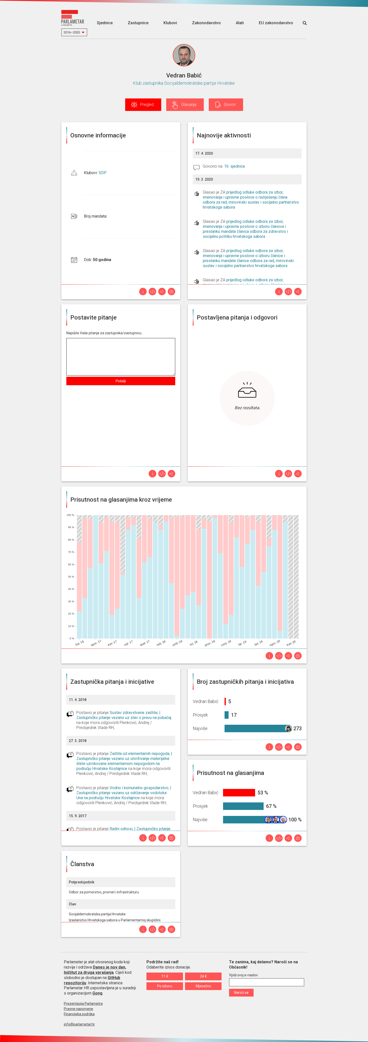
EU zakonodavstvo (276, 22)
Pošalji (121, 381)
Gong (97, 993)
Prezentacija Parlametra (83, 1004)
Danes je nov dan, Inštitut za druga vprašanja (95, 970)
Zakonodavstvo (206, 22)
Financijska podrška (79, 1014)
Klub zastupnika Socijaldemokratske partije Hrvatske (184, 83)
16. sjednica (234, 166)
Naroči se (241, 993)
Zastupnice (138, 22)
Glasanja (188, 104)
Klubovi (170, 22)
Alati (240, 22)
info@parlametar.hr (79, 1024)
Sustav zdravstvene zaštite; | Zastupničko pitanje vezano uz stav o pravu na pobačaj (123, 715)
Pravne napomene (78, 1009)
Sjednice (105, 22)
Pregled (147, 104)
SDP (103, 172)
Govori (230, 104)
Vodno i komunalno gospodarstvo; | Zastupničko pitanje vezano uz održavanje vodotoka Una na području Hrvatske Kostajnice (123, 792)
